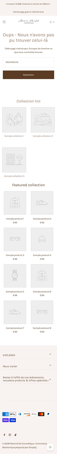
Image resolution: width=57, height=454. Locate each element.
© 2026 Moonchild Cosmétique (18, 443)
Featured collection (28, 185)
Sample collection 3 (14, 176)
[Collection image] (14, 130)
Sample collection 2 (43, 136)
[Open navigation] (7, 21)
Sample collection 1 (14, 136)
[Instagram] (10, 435)
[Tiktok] (15, 435)
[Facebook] (4, 435)
